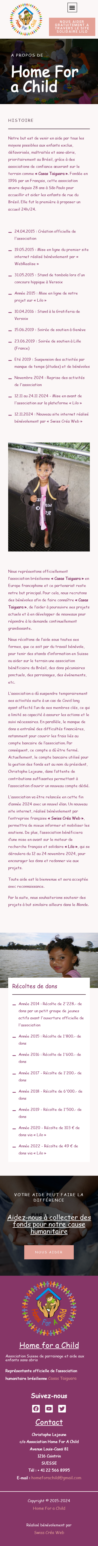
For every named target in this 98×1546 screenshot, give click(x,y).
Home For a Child (49, 1508)
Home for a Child (49, 1344)
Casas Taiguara (62, 1378)
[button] (72, 7)
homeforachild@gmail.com (56, 1478)
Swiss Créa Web (49, 1532)
